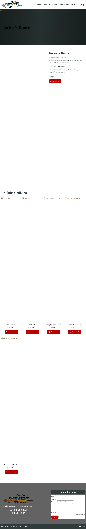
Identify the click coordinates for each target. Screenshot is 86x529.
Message (54, 512)
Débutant (58, 57)
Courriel (54, 499)
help (82, 4)
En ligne (63, 57)
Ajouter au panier (55, 81)
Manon (56, 60)
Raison (53, 502)
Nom (53, 496)
